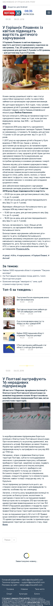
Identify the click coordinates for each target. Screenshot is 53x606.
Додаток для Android (17, 7)
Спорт (9, 594)
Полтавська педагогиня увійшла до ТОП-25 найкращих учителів (32, 310)
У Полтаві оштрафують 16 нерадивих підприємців (24, 382)
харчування (24, 255)
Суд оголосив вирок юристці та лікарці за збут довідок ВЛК (30, 322)
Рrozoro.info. (23, 249)
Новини (24, 589)
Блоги (37, 594)
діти (14, 255)
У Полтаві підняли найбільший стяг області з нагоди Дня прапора (31, 346)
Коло (5, 524)
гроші (7, 255)
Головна (10, 589)
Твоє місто (40, 589)
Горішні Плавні (40, 255)
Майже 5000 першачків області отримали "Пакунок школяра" (30, 334)
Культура (23, 594)
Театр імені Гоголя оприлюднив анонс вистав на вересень (33, 298)
